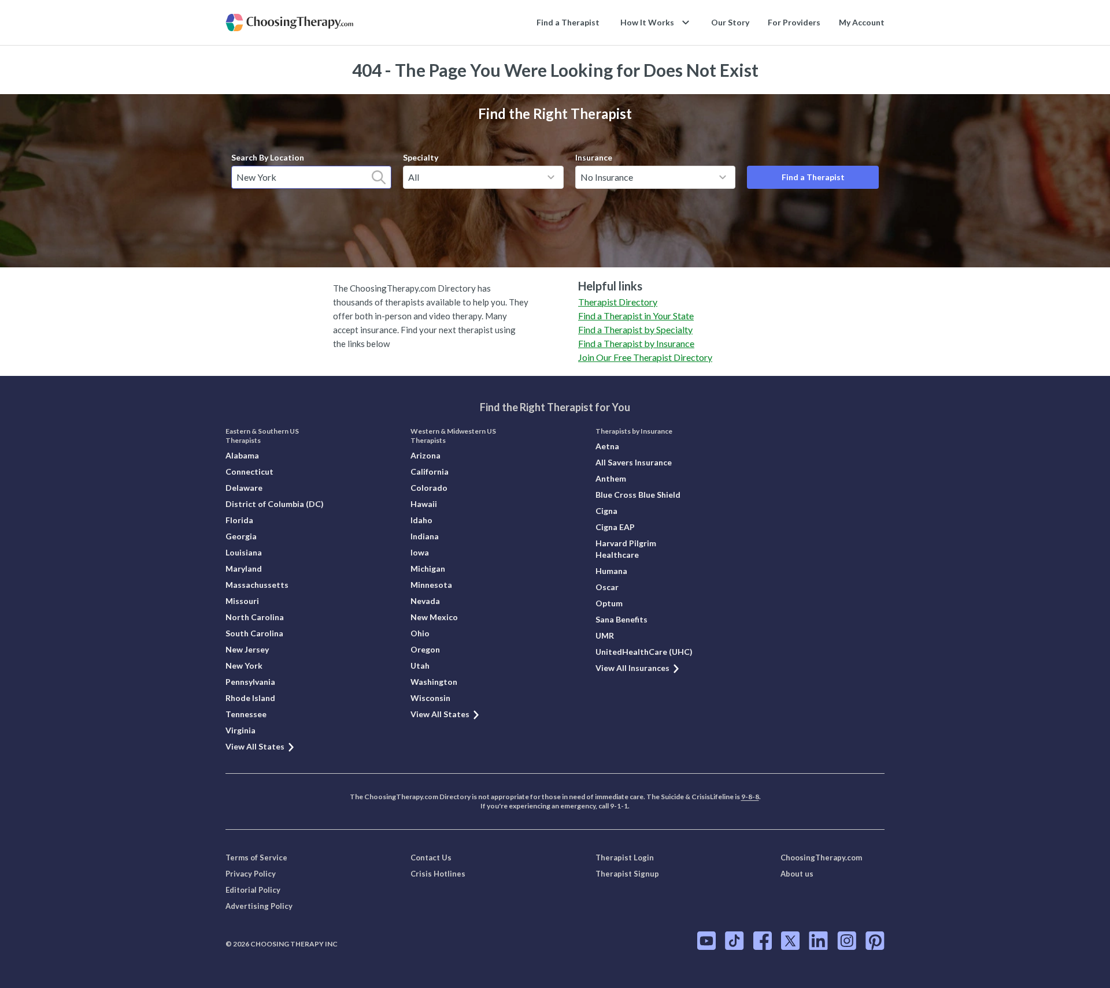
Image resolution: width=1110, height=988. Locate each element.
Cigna (606, 511)
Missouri (242, 601)
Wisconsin (430, 698)
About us (796, 873)
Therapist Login (624, 857)
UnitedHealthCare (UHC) (644, 652)
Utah (420, 665)
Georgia (241, 536)
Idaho (421, 520)
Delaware (243, 488)
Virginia (240, 730)
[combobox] (311, 177)
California (429, 471)
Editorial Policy (252, 889)
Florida (239, 520)
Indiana (424, 536)
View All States (254, 746)
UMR (604, 635)
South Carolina (254, 633)
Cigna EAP (615, 527)
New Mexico (434, 617)
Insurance (593, 157)
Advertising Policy (259, 906)
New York (243, 665)
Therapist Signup (627, 873)
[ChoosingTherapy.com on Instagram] (846, 940)
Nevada (425, 601)
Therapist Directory (617, 301)
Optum (609, 603)
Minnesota (431, 585)
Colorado (428, 488)
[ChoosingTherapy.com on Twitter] (790, 940)
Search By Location (267, 157)
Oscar (607, 587)
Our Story (730, 22)
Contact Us (431, 857)
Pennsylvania (250, 682)
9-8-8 (750, 796)
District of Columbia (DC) (274, 504)
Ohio (420, 633)
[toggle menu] (551, 177)
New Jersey (247, 649)
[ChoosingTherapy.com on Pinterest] (875, 940)
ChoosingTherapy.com (821, 857)
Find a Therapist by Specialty (635, 329)
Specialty (420, 157)
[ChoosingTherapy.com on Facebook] (762, 940)
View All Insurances (632, 668)
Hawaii (423, 504)
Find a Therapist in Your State (636, 315)
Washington (433, 682)
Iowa (419, 552)
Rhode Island (250, 698)
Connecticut (249, 471)
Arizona (425, 455)
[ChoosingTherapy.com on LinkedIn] (818, 940)
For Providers (794, 22)
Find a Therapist (568, 22)
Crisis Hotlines (437, 873)
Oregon (425, 649)
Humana (611, 571)
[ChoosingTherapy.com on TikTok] (734, 940)
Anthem (610, 478)
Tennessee (246, 714)
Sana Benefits (621, 619)
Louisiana (243, 552)
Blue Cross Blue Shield (637, 494)
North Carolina (254, 617)
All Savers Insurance (633, 462)
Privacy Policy (250, 873)
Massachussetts (256, 585)
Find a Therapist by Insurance (636, 343)
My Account (862, 22)
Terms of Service (256, 857)
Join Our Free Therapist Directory (645, 357)
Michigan (427, 568)
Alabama (242, 455)
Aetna (607, 446)
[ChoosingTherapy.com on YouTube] (706, 940)
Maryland (243, 568)
